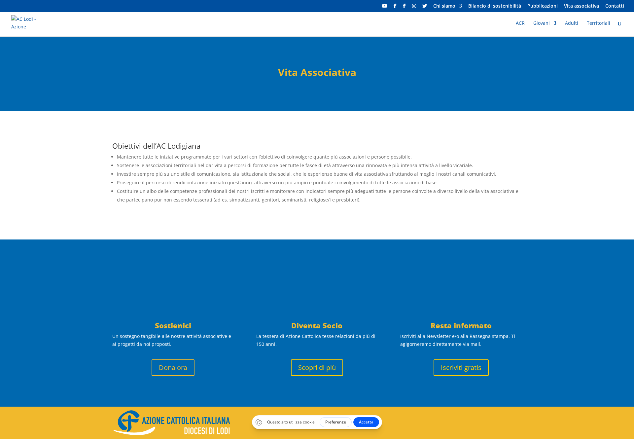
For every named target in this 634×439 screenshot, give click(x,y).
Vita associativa (581, 6)
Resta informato (461, 325)
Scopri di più (317, 367)
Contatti (614, 6)
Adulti (571, 23)
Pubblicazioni (542, 6)
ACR (520, 23)
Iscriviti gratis (461, 367)
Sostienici (173, 325)
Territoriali (598, 23)
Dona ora (173, 367)
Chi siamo (444, 6)
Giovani (541, 23)
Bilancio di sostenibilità (494, 6)
